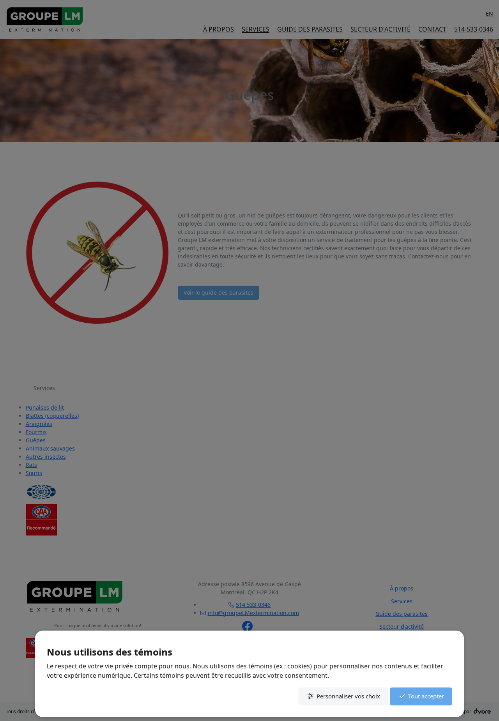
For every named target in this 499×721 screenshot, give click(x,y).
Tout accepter (426, 696)
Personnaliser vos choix (348, 696)
